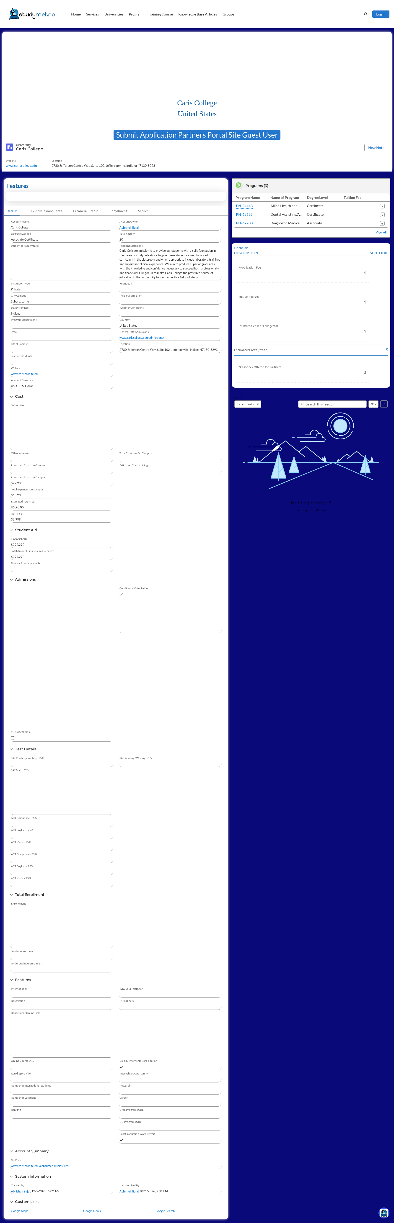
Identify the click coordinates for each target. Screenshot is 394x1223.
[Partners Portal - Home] (32, 14)
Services (92, 14)
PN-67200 (244, 223)
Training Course (160, 14)
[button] (382, 206)
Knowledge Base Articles (197, 14)
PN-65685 (244, 214)
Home (76, 14)
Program (136, 14)
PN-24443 (244, 205)
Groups (228, 14)
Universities (113, 14)
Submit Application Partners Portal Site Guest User (197, 134)
